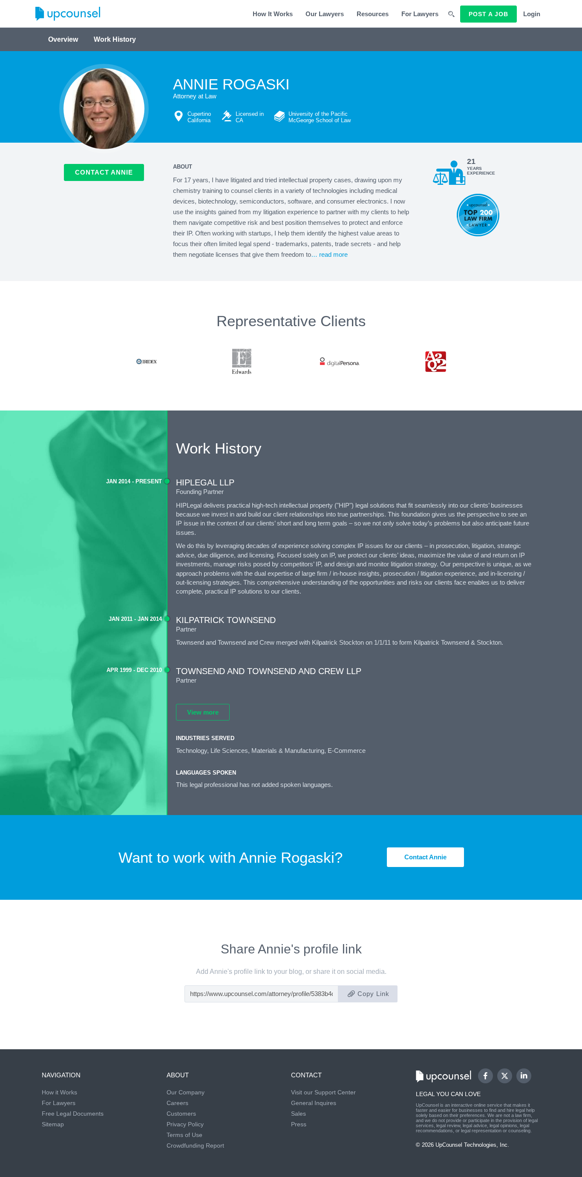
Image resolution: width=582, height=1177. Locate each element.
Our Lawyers (324, 13)
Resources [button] (373, 13)
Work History (115, 39)
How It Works (273, 13)
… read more (329, 254)
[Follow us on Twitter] (504, 1075)
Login (531, 13)
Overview (63, 39)
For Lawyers (419, 13)
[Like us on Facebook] (485, 1075)
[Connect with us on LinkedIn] (523, 1075)
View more (203, 712)
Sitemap (53, 1124)
